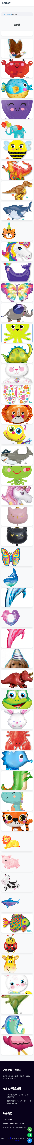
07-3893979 (9, 1119)
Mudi (17, 1140)
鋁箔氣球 (9, 14)
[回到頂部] (29, 1140)
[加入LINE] (29, 1135)
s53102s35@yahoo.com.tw (14, 1123)
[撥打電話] (29, 1129)
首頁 (4, 14)
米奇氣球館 (6, 3)
